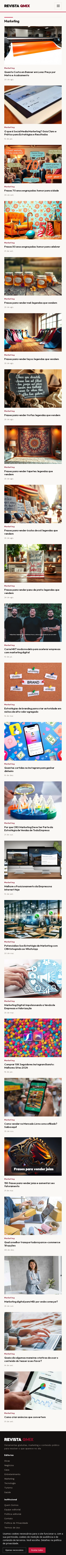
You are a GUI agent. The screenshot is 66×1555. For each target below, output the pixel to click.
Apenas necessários (14, 1550)
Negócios (9, 1465)
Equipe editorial (12, 1509)
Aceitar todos (37, 1550)
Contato (8, 1518)
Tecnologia (10, 1483)
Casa (6, 1470)
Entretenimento (12, 1474)
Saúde (7, 1492)
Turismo (8, 1487)
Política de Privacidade (16, 1523)
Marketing (9, 1478)
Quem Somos (11, 1505)
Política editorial (12, 1514)
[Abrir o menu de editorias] (58, 5)
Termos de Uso (12, 1527)
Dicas (7, 1461)
